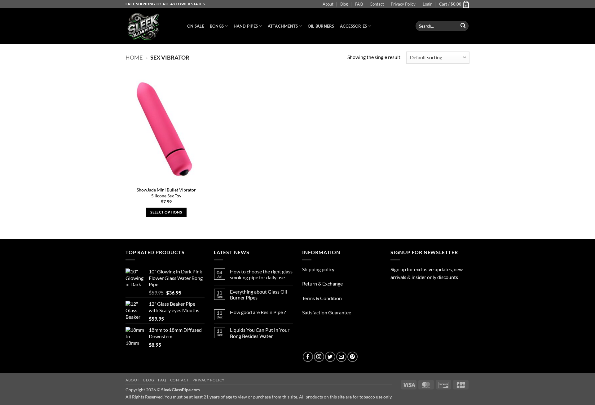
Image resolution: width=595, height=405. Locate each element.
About (328, 4)
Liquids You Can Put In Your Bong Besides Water (259, 333)
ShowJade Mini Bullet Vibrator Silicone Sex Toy (166, 192)
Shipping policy (318, 269)
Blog (344, 4)
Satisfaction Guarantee (326, 312)
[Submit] (463, 26)
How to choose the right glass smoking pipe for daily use (261, 274)
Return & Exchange (322, 283)
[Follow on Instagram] (319, 357)
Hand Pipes (246, 26)
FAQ (359, 4)
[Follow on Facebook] (308, 357)
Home (134, 57)
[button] (427, 4)
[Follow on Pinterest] (352, 357)
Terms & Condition (322, 298)
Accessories (353, 26)
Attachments (283, 26)
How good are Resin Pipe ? (258, 312)
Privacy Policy (403, 4)
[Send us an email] (341, 357)
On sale (195, 26)
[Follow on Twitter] (330, 357)
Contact (377, 4)
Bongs (217, 26)
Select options (166, 212)
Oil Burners (321, 26)
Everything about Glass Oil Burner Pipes (258, 294)
